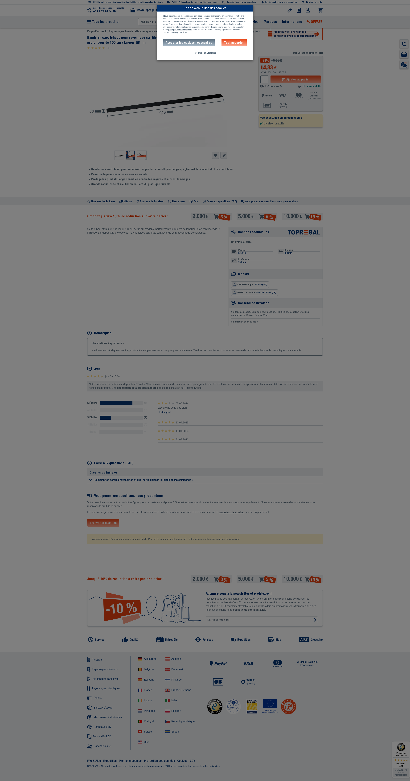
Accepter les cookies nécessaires (189, 42)
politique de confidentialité (180, 30)
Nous (165, 16)
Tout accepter (234, 42)
